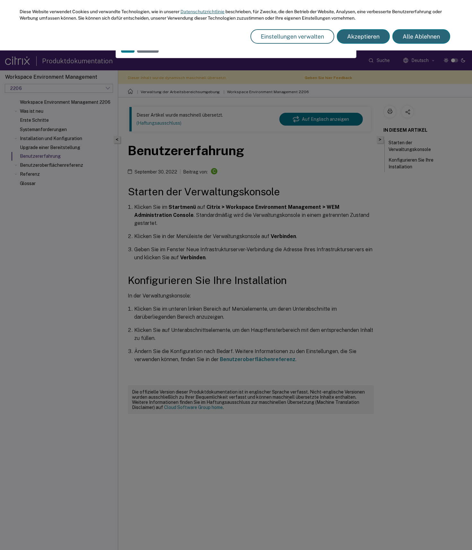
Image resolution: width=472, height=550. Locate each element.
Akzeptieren (363, 36)
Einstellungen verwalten (292, 36)
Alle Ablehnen (421, 36)
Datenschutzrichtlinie (202, 11)
